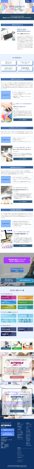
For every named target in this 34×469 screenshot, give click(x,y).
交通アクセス (28, 437)
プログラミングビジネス (20, 455)
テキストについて (28, 432)
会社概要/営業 (19, 426)
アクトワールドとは (28, 424)
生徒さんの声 (28, 442)
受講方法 (27, 427)
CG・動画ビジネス (19, 457)
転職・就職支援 (28, 438)
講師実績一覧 (19, 435)
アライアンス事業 (19, 431)
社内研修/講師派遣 (20, 434)
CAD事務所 (19, 429)
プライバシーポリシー (20, 438)
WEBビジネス (19, 452)
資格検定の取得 (28, 435)
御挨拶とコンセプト (20, 424)
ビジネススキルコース (20, 460)
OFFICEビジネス (19, 454)
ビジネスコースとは (29, 426)
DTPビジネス (19, 451)
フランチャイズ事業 (20, 432)
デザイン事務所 (19, 427)
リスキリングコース (20, 461)
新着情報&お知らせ (20, 437)
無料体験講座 (28, 431)
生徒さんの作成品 (28, 445)
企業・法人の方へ (28, 434)
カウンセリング (28, 429)
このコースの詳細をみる (23, 119)
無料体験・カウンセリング (28, 1)
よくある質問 (28, 440)
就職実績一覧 (28, 443)
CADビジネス (19, 449)
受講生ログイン (32, 9)
